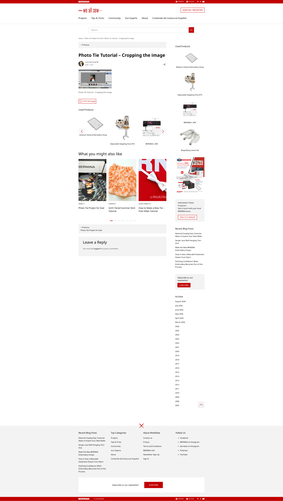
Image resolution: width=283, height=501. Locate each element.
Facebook (184, 438)
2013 (177, 380)
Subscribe (184, 285)
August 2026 (180, 301)
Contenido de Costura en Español (169, 18)
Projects (82, 18)
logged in (98, 248)
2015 (177, 372)
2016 (177, 368)
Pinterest (184, 450)
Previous (85, 45)
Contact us (147, 438)
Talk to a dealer (187, 217)
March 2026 (180, 322)
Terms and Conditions (152, 446)
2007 (177, 405)
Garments (112, 204)
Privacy (146, 442)
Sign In (146, 459)
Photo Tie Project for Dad (93, 38)
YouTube (183, 454)
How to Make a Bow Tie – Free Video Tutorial (151, 209)
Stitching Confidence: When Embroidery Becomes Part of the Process (189, 264)
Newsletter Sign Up (151, 454)
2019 (177, 355)
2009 (177, 397)
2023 (177, 339)
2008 (177, 401)
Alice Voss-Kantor (91, 62)
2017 (177, 364)
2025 (177, 330)
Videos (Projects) (145, 204)
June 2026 (179, 310)
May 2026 (179, 314)
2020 (177, 351)
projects (81, 204)
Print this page (89, 101)
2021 (177, 347)
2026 (177, 326)
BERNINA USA (149, 450)
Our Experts (131, 18)
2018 (177, 359)
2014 (177, 376)
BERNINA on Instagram (189, 442)
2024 (177, 334)
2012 (177, 384)
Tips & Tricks (97, 18)
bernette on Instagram (189, 446)
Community (115, 18)
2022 (177, 343)
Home (80, 38)
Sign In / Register (193, 10)
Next (163, 131)
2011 (177, 389)
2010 (177, 393)
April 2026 (179, 318)
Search (191, 30)
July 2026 (179, 305)
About (145, 18)
